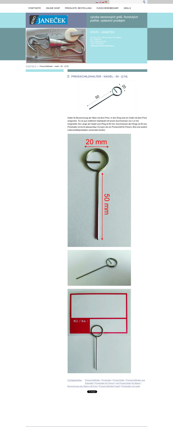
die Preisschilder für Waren (128, 383)
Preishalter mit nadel (131, 386)
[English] (100, 2)
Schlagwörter (75, 380)
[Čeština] (97, 2)
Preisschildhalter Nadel (109, 386)
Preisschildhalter (92, 380)
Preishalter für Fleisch (105, 383)
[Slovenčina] (103, 2)
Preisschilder (119, 380)
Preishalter (106, 380)
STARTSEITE (31, 66)
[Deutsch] (106, 2)
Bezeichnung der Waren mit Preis (83, 386)
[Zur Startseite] (49, 24)
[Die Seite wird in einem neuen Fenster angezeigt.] (107, 113)
